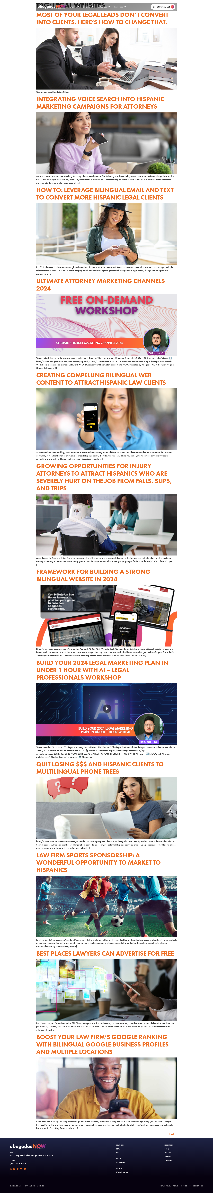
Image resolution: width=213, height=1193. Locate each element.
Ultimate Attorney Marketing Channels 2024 (100, 284)
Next (173, 1133)
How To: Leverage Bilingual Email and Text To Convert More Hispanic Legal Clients (104, 193)
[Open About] (78, 7)
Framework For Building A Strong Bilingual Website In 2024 (93, 575)
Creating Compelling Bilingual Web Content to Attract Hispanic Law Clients (101, 379)
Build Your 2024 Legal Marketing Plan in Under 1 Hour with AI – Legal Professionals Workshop (102, 670)
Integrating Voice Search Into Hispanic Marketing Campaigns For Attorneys (100, 102)
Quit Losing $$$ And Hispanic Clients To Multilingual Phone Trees (100, 768)
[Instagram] (11, 1169)
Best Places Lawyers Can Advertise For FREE (105, 953)
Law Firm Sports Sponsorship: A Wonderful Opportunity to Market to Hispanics (98, 862)
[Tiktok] (18, 1169)
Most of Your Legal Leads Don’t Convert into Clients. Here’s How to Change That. (102, 18)
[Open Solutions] (93, 7)
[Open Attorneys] (109, 7)
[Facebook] (25, 1169)
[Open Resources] (125, 7)
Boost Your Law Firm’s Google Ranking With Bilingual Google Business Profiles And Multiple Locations (102, 1044)
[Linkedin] (14, 1169)
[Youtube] (21, 1169)
